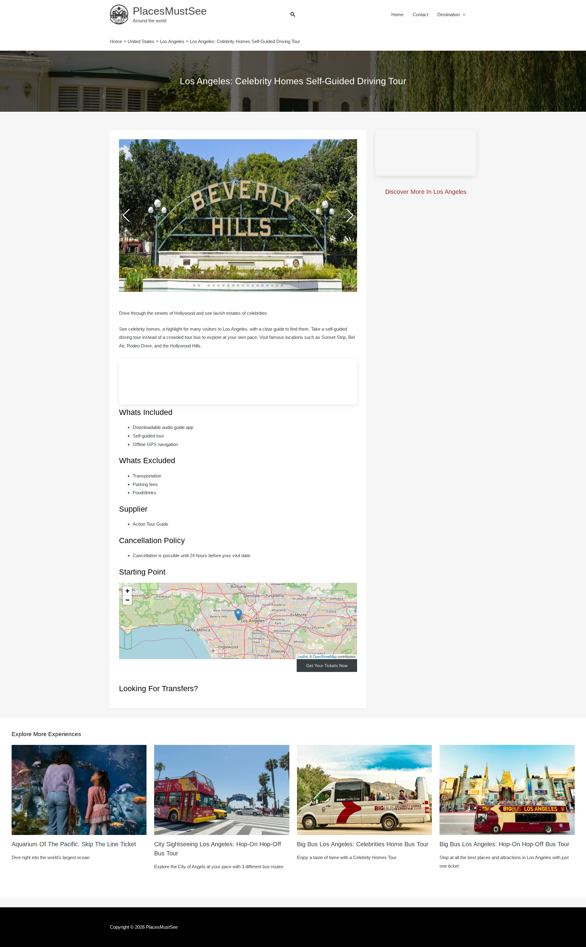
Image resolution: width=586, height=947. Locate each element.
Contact (420, 14)
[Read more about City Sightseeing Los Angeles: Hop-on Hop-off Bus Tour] (221, 789)
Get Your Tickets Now (327, 665)
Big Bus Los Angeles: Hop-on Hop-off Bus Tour (505, 844)
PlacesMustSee (170, 11)
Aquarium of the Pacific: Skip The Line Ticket (74, 844)
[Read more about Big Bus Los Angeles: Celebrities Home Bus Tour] (364, 789)
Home (397, 14)
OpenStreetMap (325, 656)
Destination (448, 14)
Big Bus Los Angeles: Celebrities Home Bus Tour (363, 844)
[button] (293, 15)
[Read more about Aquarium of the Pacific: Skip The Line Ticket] (79, 789)
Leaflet (303, 656)
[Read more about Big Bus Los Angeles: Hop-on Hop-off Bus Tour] (507, 789)
